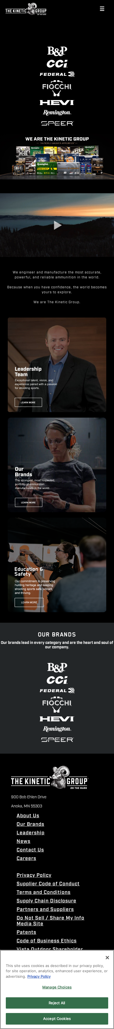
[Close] (107, 958)
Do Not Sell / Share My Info (50, 918)
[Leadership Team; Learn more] (57, 365)
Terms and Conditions (44, 892)
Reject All (57, 1003)
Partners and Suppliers (45, 909)
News (23, 841)
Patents (26, 932)
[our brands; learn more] (57, 465)
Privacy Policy (34, 875)
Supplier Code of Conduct (48, 884)
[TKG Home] (26, 9)
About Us (28, 816)
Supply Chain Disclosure (46, 901)
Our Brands (30, 824)
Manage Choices (57, 987)
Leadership (31, 833)
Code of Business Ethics (47, 941)
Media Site (30, 924)
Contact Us (30, 850)
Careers (26, 858)
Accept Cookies (57, 1018)
